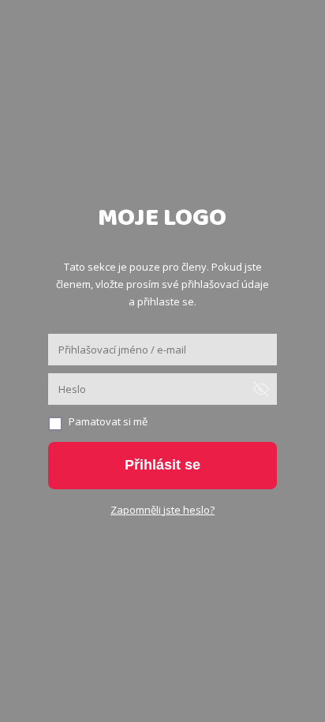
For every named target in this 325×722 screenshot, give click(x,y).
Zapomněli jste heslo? (162, 510)
